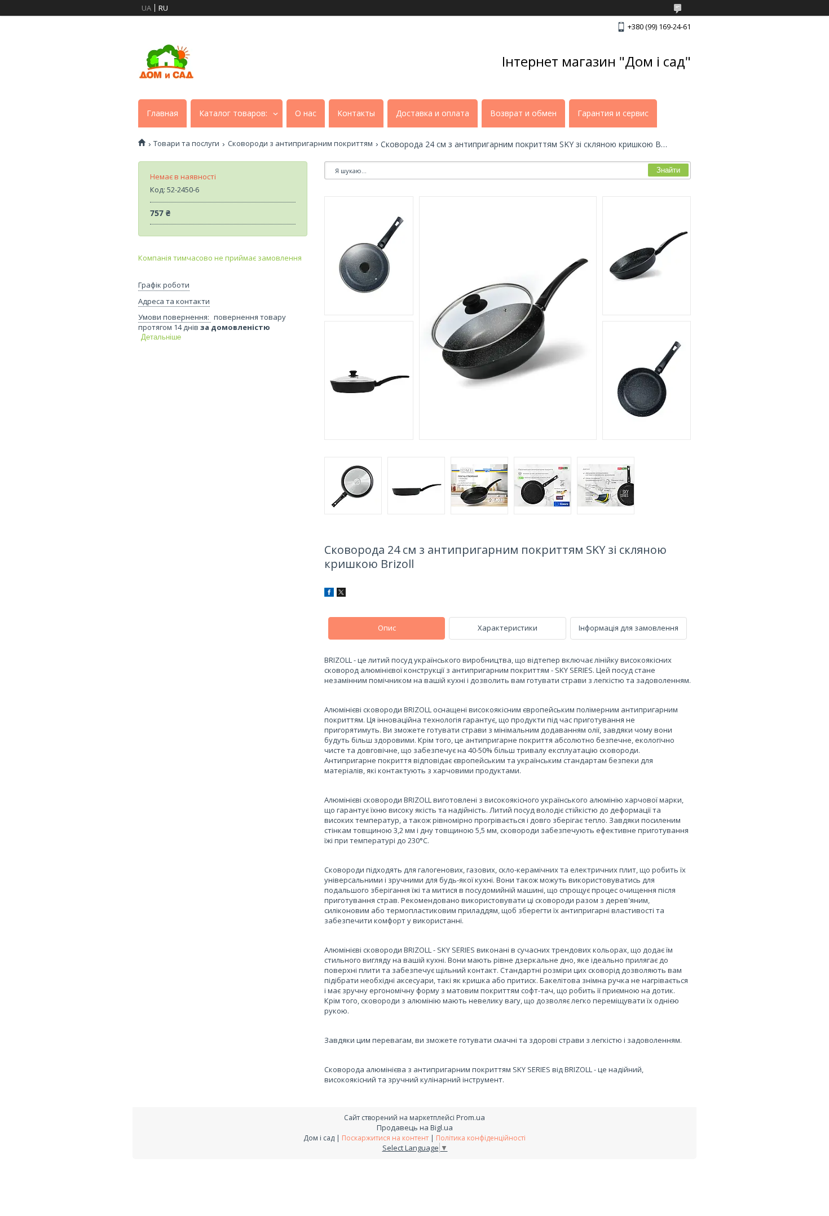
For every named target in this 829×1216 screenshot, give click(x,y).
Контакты (356, 113)
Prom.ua (470, 1117)
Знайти (668, 170)
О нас (305, 113)
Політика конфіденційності (481, 1138)
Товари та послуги (186, 143)
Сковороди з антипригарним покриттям (300, 143)
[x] (341, 594)
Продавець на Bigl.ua (415, 1127)
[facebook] (329, 594)
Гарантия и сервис (613, 113)
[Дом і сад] (166, 61)
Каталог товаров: (233, 113)
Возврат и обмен (523, 113)
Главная (162, 113)
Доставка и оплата (432, 113)
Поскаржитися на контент (385, 1138)
